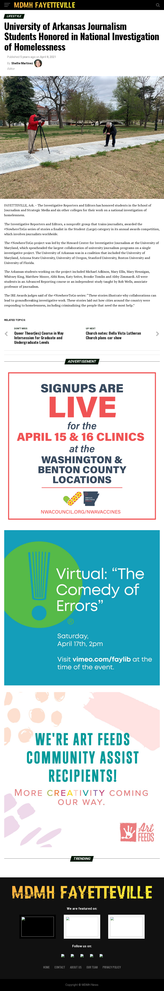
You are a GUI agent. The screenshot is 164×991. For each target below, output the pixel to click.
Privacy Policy (112, 967)
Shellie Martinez (22, 63)
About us (76, 967)
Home (46, 967)
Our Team (92, 967)
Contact (59, 967)
